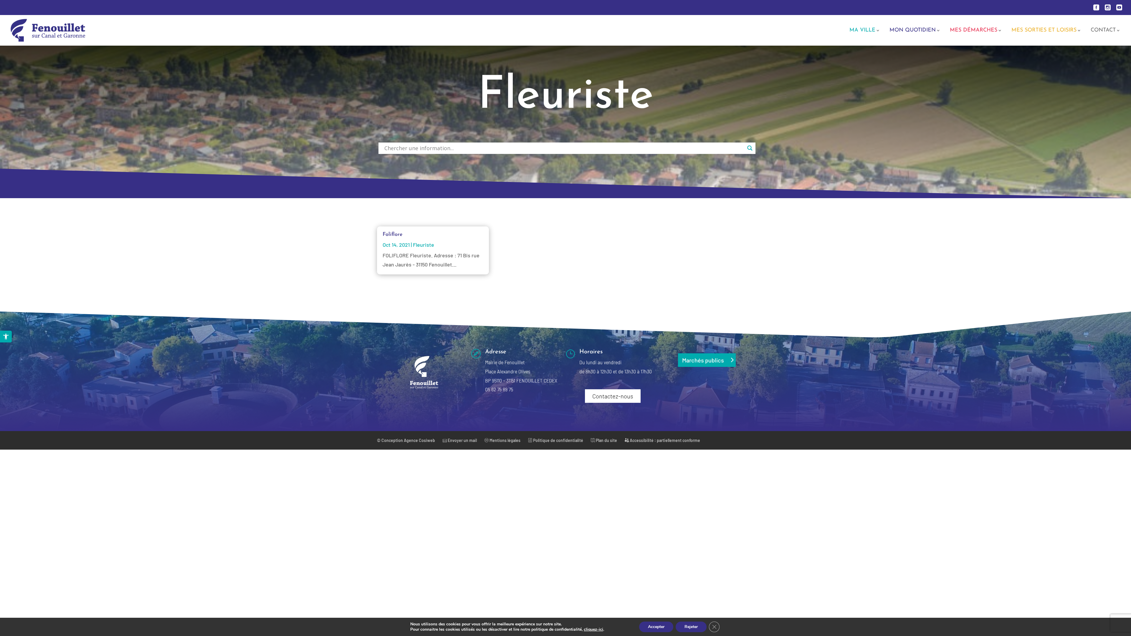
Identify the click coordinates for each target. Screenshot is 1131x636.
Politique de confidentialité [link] (557, 440)
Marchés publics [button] (703, 360)
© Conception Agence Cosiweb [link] (406, 440)
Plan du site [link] (606, 440)
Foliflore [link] (392, 234)
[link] (6, 336)
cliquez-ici (593, 629)
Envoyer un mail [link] (462, 440)
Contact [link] (1103, 30)
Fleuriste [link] (423, 244)
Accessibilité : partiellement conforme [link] (664, 440)
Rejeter (691, 627)
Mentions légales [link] (504, 440)
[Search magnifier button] (750, 148)
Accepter (656, 627)
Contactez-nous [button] (612, 396)
